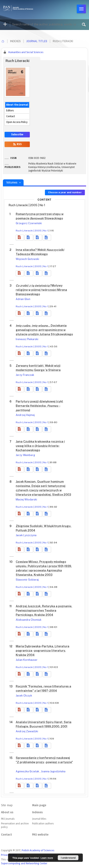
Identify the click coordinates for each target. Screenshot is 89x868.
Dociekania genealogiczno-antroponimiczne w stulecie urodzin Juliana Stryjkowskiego (44, 330)
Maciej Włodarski (26, 499)
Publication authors (43, 823)
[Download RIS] (29, 238)
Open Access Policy (17, 122)
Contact (10, 116)
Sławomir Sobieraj (27, 579)
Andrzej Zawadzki (27, 731)
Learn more (47, 857)
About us (7, 812)
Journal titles (36, 41)
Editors (10, 110)
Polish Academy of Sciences (38, 850)
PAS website (40, 834)
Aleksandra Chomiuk (28, 619)
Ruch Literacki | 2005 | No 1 (32, 230)
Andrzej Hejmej (25, 415)
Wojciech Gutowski (27, 259)
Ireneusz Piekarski (27, 339)
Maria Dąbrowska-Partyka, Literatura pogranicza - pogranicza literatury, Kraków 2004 (42, 651)
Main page (39, 805)
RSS (19, 144)
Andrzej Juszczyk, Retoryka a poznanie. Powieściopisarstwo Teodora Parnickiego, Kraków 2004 (44, 611)
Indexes (37, 812)
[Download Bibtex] (38, 238)
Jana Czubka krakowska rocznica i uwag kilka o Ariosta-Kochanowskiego (40, 446)
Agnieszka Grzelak (28, 771)
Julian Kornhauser (26, 659)
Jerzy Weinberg (25, 455)
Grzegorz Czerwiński (29, 223)
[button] (20, 238)
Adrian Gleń (23, 299)
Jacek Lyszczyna (26, 535)
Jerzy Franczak (25, 374)
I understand (68, 858)
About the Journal (17, 104)
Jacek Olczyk (24, 695)
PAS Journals (7, 818)
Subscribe (17, 134)
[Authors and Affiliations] (47, 238)
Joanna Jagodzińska (53, 771)
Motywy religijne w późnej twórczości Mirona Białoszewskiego (41, 290)
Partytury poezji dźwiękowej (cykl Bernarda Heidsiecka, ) (39, 406)
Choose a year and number (65, 192)
